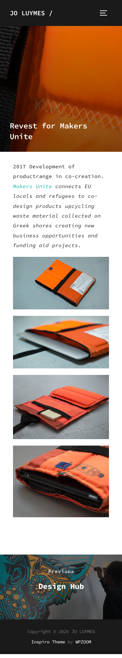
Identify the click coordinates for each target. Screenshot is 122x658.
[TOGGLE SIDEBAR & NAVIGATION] (105, 13)
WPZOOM (83, 642)
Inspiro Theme (48, 642)
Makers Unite (32, 186)
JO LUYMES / (31, 13)
